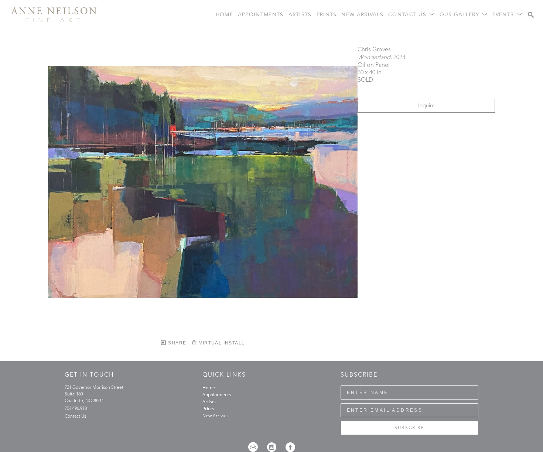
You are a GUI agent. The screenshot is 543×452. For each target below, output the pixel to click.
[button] (411, 15)
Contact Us (75, 416)
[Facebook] (290, 447)
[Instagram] (274, 447)
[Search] (531, 15)
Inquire (426, 105)
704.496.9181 (77, 409)
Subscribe (409, 428)
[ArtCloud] (255, 447)
